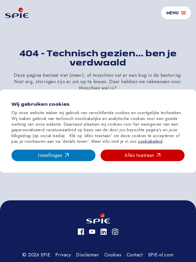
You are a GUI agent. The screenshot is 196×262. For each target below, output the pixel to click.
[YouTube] (92, 231)
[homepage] (17, 13)
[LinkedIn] (104, 231)
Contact (135, 255)
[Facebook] (81, 231)
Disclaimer (87, 255)
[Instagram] (115, 231)
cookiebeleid (150, 141)
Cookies (112, 255)
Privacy (63, 255)
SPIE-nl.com (161, 255)
